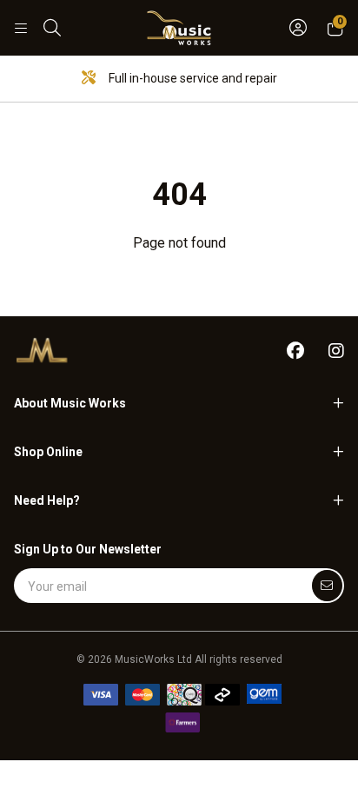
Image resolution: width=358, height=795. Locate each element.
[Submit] (327, 585)
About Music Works (70, 403)
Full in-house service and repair (191, 78)
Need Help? (47, 500)
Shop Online (48, 452)
